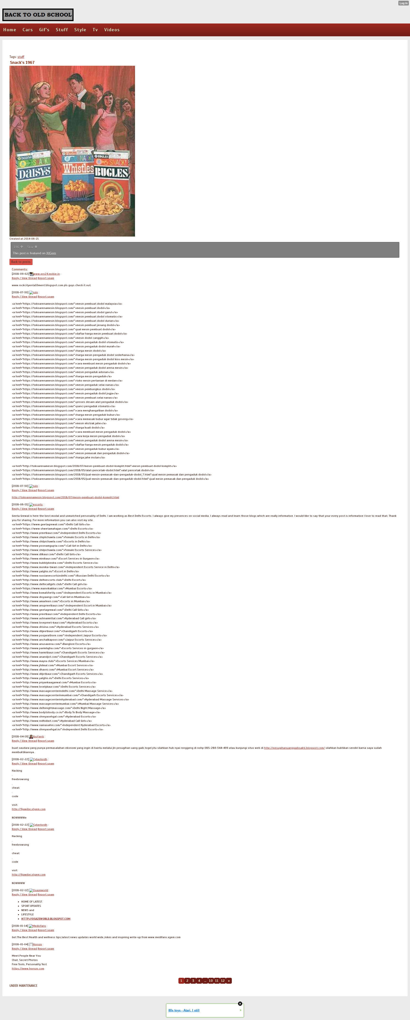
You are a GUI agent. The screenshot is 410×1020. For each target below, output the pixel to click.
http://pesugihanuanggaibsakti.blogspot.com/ (294, 748)
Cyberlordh (40, 759)
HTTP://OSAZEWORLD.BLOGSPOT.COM (45, 918)
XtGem (51, 253)
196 (17, 247)
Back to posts (21, 262)
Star (30, 247)
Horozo (37, 944)
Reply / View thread (24, 278)
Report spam (46, 278)
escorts (38, 504)
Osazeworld (40, 890)
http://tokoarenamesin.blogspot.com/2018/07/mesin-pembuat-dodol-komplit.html (65, 497)
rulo (35, 292)
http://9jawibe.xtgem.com (29, 809)
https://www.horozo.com (28, 968)
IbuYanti (38, 736)
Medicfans (39, 925)
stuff (21, 57)
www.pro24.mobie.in (46, 273)
